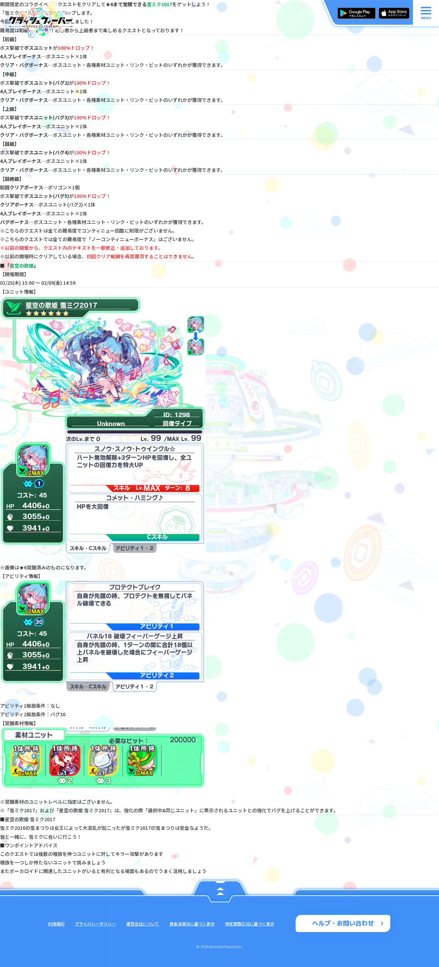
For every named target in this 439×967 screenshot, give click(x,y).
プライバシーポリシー (95, 924)
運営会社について (142, 924)
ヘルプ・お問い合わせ (343, 923)
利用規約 (56, 924)
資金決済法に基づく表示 (192, 924)
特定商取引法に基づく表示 (249, 924)
